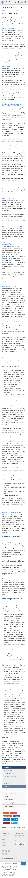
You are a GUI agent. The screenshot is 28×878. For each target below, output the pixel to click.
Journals (6, 790)
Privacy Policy (5, 875)
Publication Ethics (8, 770)
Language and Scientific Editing (19, 834)
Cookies (4, 845)
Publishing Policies (8, 806)
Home (3, 10)
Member (18, 2)
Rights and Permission (9, 773)
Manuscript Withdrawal (9, 780)
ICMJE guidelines (8, 258)
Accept (23, 863)
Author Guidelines (8, 799)
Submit (22, 2)
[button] (6, 813)
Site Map (4, 842)
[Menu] (25, 2)
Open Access (7, 796)
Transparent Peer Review (10, 793)
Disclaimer (6, 783)
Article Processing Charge (10, 776)
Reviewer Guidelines (20, 840)
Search (15, 2)
